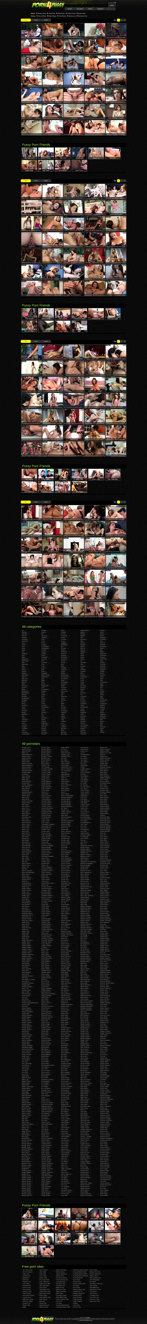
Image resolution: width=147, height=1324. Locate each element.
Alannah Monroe (27, 792)
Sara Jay (103, 833)
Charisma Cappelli (47, 845)
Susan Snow (104, 994)
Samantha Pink (105, 819)
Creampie (44, 657)
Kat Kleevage (65, 967)
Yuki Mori (103, 1181)
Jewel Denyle (65, 885)
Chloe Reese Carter (47, 883)
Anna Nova (25, 981)
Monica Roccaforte (86, 1001)
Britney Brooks (26, 1181)
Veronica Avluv (104, 1133)
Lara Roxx (64, 1138)
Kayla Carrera (65, 997)
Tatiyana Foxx (104, 1022)
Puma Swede (84, 1169)
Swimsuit (103, 668)
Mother (82, 646)
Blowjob (24, 696)
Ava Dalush (25, 1065)
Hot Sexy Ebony (61, 1278)
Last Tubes (26, 1283)
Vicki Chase (104, 1144)
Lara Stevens (65, 1140)
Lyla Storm (83, 842)
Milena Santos (84, 969)
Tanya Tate (103, 1013)
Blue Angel (25, 1129)
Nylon (82, 657)
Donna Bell (44, 1031)
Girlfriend (64, 652)
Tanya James (104, 1010)
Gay (62, 646)
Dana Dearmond (46, 958)
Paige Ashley (84, 1126)
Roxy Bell (103, 794)
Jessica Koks (65, 867)
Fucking (63, 639)
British (24, 709)
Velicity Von (103, 1129)
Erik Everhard (45, 1074)
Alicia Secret (26, 847)
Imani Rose (64, 751)
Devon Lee (44, 1010)
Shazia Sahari (104, 892)
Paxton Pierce (84, 1138)
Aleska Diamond (27, 801)
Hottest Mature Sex (79, 1289)
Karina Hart (64, 949)
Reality (82, 711)
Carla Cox (44, 792)
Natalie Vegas (84, 1036)
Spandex (103, 645)
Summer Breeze (105, 981)
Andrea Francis (26, 919)
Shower (102, 630)
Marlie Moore (84, 888)
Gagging (63, 643)
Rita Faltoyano (104, 776)
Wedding (103, 718)
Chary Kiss (44, 858)
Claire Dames (45, 913)
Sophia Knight (104, 938)
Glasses (63, 655)
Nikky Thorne (84, 1099)
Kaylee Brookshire (67, 1004)
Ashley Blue (25, 1013)
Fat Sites (59, 1303)
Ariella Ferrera (26, 1001)
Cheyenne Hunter (46, 869)
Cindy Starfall (45, 912)
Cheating (24, 732)
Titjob (101, 686)
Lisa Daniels (84, 776)
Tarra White (103, 1017)
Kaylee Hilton (65, 1006)
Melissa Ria (84, 922)
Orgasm (83, 666)
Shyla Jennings (105, 901)
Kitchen (63, 707)
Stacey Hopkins (105, 958)
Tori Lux (102, 1081)
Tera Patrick (104, 1044)
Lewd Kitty (76, 1305)
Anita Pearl (25, 974)
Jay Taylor (64, 808)
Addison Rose (26, 758)
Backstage (25, 661)
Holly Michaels (46, 1186)
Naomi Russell (85, 1024)
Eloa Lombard (45, 1053)
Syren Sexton (104, 1001)
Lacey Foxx (64, 1117)
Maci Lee (83, 844)
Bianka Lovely (26, 1115)
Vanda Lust (103, 1108)
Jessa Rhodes (65, 853)
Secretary (83, 727)
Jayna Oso (64, 819)
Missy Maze (84, 986)
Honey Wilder (45, 1194)
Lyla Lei (82, 840)
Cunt (42, 664)
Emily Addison (45, 1054)
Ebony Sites (60, 1276)
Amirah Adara (26, 903)
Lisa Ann (83, 774)
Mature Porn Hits (95, 1272)
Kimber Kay (64, 1061)
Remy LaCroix (104, 760)
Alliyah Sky (25, 867)
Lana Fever (64, 1131)
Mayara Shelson (85, 906)
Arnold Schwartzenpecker (30, 1003)
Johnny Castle (65, 897)
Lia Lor (82, 753)
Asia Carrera (26, 1038)
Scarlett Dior (104, 865)
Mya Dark (83, 1011)
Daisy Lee (44, 951)
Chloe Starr (45, 885)
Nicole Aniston (85, 1063)
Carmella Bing (45, 801)
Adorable (24, 634)
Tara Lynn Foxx (105, 1015)
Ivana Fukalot (65, 763)
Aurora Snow (26, 1053)
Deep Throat (45, 675)
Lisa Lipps (83, 778)
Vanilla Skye (104, 1127)
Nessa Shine (84, 1051)
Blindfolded (25, 693)
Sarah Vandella (105, 851)
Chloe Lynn (44, 881)
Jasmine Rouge (66, 803)
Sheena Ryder (104, 894)
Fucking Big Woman (62, 1305)
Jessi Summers (66, 858)
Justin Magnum (66, 924)
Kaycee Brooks (66, 994)
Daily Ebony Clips (45, 1297)
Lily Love (83, 763)
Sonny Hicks (104, 933)
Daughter (44, 673)
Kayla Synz (64, 1001)
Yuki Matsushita (105, 1179)
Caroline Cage (45, 810)
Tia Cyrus (103, 1053)
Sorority (102, 643)
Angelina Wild (26, 956)
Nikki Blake (84, 1088)
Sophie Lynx (104, 947)
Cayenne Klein (46, 838)
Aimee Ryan (26, 783)
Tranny (102, 691)
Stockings (103, 655)
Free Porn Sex (94, 1297)
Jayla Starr (64, 815)
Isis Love (64, 758)
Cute (42, 666)
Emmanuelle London (47, 1065)
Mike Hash (83, 965)
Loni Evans (84, 806)
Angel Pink (25, 935)
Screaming (83, 725)
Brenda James (26, 1154)
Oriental (82, 670)
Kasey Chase (65, 961)
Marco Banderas (85, 872)
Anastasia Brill (26, 912)
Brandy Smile (26, 1145)
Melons (82, 634)
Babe (23, 657)
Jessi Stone (64, 856)
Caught (24, 727)
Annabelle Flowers (27, 983)
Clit (42, 634)
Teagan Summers (105, 1033)
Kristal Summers (66, 1083)
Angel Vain (25, 938)
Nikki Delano (84, 1092)
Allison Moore (26, 863)
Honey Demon (45, 1192)
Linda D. (83, 767)
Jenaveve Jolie (65, 826)
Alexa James (26, 810)
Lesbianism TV (77, 1291)
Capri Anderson (46, 787)
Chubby (43, 630)
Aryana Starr (26, 1004)
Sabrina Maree (104, 808)
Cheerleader (26, 734)
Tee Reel (103, 1038)
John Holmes (65, 892)
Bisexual (24, 686)
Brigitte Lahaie (26, 1177)
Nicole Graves (85, 1065)
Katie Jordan (65, 976)
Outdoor (83, 671)
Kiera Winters (65, 1053)
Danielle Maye (45, 972)
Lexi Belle (64, 1177)
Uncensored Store (28, 1295)
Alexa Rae (25, 815)
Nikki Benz (83, 1086)
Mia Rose (83, 945)
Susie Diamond (105, 995)
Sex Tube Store (27, 1270)
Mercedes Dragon (86, 929)
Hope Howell (65, 747)
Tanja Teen (103, 1006)
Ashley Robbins (27, 1026)
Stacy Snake (104, 967)
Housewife (64, 678)
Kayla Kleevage (66, 999)
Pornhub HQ (27, 1285)
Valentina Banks (105, 1095)
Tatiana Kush (104, 1020)
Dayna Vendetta (46, 988)
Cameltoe (25, 719)
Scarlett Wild (104, 867)
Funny (63, 641)
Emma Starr (45, 1063)
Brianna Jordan (26, 1165)
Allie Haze (25, 856)
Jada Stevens (65, 774)
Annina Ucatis (26, 990)
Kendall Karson (66, 1028)
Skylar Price (104, 926)
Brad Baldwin (26, 1135)
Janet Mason (65, 794)
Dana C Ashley (46, 956)
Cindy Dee (44, 904)
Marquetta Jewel (85, 890)
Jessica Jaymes (66, 865)
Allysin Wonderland (28, 872)
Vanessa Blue (104, 1110)
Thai (101, 680)
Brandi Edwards (27, 1140)
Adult (24, 1307)
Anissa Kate (25, 961)
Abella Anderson (27, 754)
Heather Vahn (45, 1170)
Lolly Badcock (84, 801)
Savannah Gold (105, 862)
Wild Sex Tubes (28, 1301)
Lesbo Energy (77, 1297)
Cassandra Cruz (46, 826)
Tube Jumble (27, 1293)
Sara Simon (103, 837)
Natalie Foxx (84, 1031)
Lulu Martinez (84, 829)
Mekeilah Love (85, 912)
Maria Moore (84, 876)
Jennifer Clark (65, 837)
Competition (45, 646)
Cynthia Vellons (46, 945)
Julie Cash (64, 922)
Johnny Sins (65, 901)
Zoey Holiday (104, 1190)
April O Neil (25, 992)
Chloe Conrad (45, 872)
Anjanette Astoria (27, 976)
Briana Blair (25, 1160)
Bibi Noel (24, 1119)
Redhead (83, 712)
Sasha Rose (104, 856)
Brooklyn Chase (46, 756)
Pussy (82, 709)
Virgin (102, 711)
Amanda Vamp (26, 885)
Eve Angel (44, 1086)
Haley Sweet (45, 1149)
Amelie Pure (26, 897)
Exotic (43, 703)
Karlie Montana (62, 16)
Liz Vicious (83, 785)
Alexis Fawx (26, 826)
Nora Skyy (83, 1113)
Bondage (24, 700)
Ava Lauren (25, 1069)
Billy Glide (25, 1120)
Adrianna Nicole (27, 770)
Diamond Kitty (45, 1019)
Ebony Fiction (43, 1307)
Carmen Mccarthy (47, 808)
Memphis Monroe (85, 928)
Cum (42, 661)
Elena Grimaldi (46, 1044)
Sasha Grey (104, 854)
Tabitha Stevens (105, 1003)
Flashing (44, 732)
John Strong (65, 895)
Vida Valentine (104, 1160)
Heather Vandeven (47, 1172)
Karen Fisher (65, 944)
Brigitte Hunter (26, 1176)
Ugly (101, 696)
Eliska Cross (45, 1045)
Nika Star (83, 1078)
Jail (62, 694)
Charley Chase (46, 853)
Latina (63, 716)
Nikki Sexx (83, 1097)
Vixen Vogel (104, 1169)
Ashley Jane (26, 1024)
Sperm (102, 648)
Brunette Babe (61, 13)
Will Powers (104, 1174)
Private (82, 700)
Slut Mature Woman (96, 1283)
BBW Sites (59, 1293)
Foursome (64, 636)
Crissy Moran (45, 944)
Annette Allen (26, 985)
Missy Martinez (85, 985)
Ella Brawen (45, 1047)
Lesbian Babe (51, 13)
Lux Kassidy (84, 837)
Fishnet (43, 727)
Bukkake (24, 714)
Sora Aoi (102, 953)
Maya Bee (83, 903)
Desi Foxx (44, 1004)
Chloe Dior (44, 876)
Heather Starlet (46, 1167)
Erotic (43, 698)
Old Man (83, 662)
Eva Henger (45, 1083)
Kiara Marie (64, 1045)
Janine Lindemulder (67, 795)
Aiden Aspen (26, 778)
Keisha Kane (65, 1010)
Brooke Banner (46, 751)
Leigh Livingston (66, 1169)
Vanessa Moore (105, 1117)
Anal (23, 643)
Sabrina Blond (104, 806)
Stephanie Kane (105, 972)
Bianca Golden (26, 1111)
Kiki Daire (64, 1054)
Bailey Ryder (26, 1083)
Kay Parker (64, 992)
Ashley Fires (26, 1019)
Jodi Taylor (64, 890)
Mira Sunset (84, 978)
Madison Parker (85, 854)
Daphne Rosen (46, 978)
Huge (62, 680)
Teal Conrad (104, 1035)
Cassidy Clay (45, 829)
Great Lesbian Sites (79, 1283)
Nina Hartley (84, 1101)
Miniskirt (83, 639)
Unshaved (103, 703)
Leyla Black (84, 749)
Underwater (103, 700)
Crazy (43, 655)
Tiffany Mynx (104, 1061)
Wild (101, 725)
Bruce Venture (45, 760)
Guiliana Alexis (46, 1144)
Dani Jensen (45, 967)
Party (82, 678)
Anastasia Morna (27, 913)
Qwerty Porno (27, 1291)
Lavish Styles (65, 1152)
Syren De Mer (104, 999)
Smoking (103, 639)
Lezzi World (93, 1270)
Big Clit (24, 677)
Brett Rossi (25, 1156)
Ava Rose (25, 1070)
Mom (82, 641)
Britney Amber (26, 1179)
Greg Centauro (46, 1142)
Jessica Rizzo (65, 872)
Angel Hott (25, 929)
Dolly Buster (45, 1026)
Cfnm (23, 730)
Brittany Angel (26, 1188)
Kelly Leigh (64, 1017)
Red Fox (102, 754)
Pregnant (83, 696)
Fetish (43, 719)
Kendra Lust (65, 1029)
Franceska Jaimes (47, 1103)
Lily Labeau (84, 762)
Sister (102, 632)
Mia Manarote (84, 944)
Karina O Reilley (66, 951)
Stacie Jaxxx (104, 963)
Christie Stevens (46, 888)
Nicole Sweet (84, 1074)
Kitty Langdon (65, 1072)
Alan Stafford (26, 787)
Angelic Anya (26, 942)
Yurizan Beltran (105, 1183)
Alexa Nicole (26, 813)
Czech (43, 668)
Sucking (102, 664)
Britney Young (26, 1186)
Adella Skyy (25, 760)
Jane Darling (65, 790)
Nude (82, 653)
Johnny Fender (65, 899)
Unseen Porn (27, 1297)
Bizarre (24, 687)
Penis (82, 680)
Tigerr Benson (104, 1070)
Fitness (43, 730)
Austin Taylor (26, 1058)
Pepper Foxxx (84, 1144)
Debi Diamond (45, 992)
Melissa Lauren (85, 919)
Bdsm (23, 668)
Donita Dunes (45, 1029)
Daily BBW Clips (61, 1297)
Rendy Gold (104, 763)
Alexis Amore (26, 820)
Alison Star (25, 854)
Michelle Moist (85, 956)
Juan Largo (64, 912)
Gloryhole (64, 657)
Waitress (103, 714)
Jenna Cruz (64, 828)
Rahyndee (83, 1179)
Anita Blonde (26, 965)
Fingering (44, 723)
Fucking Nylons (78, 1278)
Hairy (62, 666)
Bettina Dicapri (26, 1104)
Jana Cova (64, 787)
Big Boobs (25, 675)
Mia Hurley (83, 936)
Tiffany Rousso (105, 1065)
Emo (42, 696)
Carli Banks (45, 794)
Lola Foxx (83, 797)
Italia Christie (65, 762)
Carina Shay (45, 790)
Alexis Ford (25, 828)
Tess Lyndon (104, 1049)
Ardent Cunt (26, 1276)
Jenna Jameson (66, 831)
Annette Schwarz (27, 986)
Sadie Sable (104, 812)
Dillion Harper (45, 1024)
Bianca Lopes (26, 1113)
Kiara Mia (64, 1047)
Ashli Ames (25, 1031)
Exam (43, 702)
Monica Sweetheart (86, 1004)
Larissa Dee (65, 1144)
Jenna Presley (65, 833)
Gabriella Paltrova (47, 1108)
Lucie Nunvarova (85, 819)
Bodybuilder (25, 698)
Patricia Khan (84, 1135)
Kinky (62, 703)
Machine (63, 728)
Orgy (82, 668)
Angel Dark (25, 926)
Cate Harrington (46, 835)
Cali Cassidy (45, 767)
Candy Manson (46, 781)
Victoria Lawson (105, 1149)
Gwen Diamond (46, 1145)
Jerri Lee (64, 849)
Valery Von (103, 1104)
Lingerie (63, 725)
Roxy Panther (104, 797)
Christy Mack (45, 899)
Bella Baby (25, 1092)
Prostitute (83, 703)
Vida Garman (104, 1158)
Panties (82, 675)
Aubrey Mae (25, 1042)
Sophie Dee (103, 944)
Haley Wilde (45, 1151)
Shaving (83, 732)
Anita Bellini (25, 963)
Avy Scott (25, 1074)
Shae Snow (103, 881)
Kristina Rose (65, 1085)
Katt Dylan (64, 988)
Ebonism (42, 1301)
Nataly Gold (84, 1040)
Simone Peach (104, 912)
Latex (62, 714)
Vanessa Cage (104, 1111)
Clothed (43, 637)
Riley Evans (104, 769)
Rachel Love (84, 1170)
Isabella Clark (65, 754)
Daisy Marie (45, 954)
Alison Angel (26, 853)
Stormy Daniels (105, 978)
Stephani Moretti (105, 970)
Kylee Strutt (64, 1103)
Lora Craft (83, 810)
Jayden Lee (64, 813)
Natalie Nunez (84, 1035)
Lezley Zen (83, 751)
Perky (82, 682)
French (63, 637)
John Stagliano (65, 894)
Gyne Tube (42, 1276)
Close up (44, 636)
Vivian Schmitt (104, 1167)
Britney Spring (26, 1185)
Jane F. (63, 792)
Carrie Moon (45, 819)
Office (82, 659)
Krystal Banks (65, 1092)
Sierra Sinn (103, 906)
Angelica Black (26, 947)
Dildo (43, 680)
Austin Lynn (25, 1056)
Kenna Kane (65, 1033)
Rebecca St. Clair (105, 753)
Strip (101, 661)
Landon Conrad (66, 1135)
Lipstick (63, 727)
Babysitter (25, 659)
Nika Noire (83, 1076)
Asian (23, 650)
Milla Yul (83, 972)
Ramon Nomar (85, 1185)
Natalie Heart (84, 1033)
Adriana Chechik (27, 763)
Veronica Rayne (105, 1135)
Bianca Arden (26, 1110)
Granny (63, 661)
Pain (81, 673)
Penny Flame (84, 1140)
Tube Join (26, 1274)
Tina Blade (103, 1074)
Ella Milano (44, 1049)
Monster (83, 645)
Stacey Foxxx (104, 956)
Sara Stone (103, 838)
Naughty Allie (84, 1044)
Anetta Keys (26, 922)
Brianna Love (26, 1167)
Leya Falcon (84, 747)
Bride (23, 707)
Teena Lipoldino (105, 1040)
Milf (81, 637)
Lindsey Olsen (85, 769)
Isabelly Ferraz (65, 756)
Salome (102, 815)
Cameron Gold (46, 772)
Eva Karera (44, 1085)
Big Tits (24, 682)
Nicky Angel (84, 1058)
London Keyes (84, 804)
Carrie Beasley (46, 817)
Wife (101, 723)
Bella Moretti (26, 1097)
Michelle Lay (84, 954)
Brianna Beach (26, 1161)
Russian (83, 721)
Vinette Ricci (104, 1161)
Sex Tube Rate (44, 1285)
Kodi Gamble (65, 1078)
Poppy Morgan (85, 1161)
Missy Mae (83, 983)
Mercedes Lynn (85, 931)
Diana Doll (44, 1020)
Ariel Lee (24, 997)
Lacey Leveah (65, 1119)
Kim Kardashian (66, 1060)
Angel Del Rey (26, 928)
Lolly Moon (83, 803)
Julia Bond (64, 917)
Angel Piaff (25, 933)
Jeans (63, 698)
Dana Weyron (45, 961)
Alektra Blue (26, 795)
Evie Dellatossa (46, 1092)
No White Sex (60, 1285)
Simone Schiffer (105, 915)
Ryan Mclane (104, 804)
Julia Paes (64, 919)
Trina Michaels (104, 1085)
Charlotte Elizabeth (47, 856)
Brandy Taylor (26, 1147)
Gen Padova (45, 1113)
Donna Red (44, 1035)
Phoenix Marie (85, 1156)
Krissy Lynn (64, 1081)
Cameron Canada (46, 769)
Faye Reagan (45, 1095)
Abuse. (91, 1320)
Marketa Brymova (86, 887)
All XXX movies (28, 1272)
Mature (82, 632)
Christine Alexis (46, 894)
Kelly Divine (64, 1013)
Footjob (63, 632)
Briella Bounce (26, 1170)
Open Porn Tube (95, 1301)
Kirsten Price (65, 1067)
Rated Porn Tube (44, 1283)
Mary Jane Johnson (86, 895)
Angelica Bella (26, 945)
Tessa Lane (103, 1051)
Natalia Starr (84, 1029)
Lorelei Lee (83, 813)
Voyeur (102, 712)
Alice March (25, 842)
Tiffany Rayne (104, 1063)
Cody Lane (44, 933)
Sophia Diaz (104, 936)
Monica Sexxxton (85, 1003)
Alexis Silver (26, 833)
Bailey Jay (25, 1079)
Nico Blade (83, 1060)
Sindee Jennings (105, 920)
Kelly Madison (65, 1019)
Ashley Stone (26, 1028)
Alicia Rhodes (26, 845)
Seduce (82, 728)
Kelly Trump (64, 1022)
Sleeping (102, 637)
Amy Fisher (25, 906)
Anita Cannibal (26, 969)
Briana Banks (26, 1158)
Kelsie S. (64, 1026)
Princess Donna (85, 1163)
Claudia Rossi (45, 928)
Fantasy (43, 712)
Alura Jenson (26, 874)
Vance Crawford (105, 1106)
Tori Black (103, 1079)
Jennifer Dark (65, 838)
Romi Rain (103, 785)
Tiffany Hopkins (105, 1060)
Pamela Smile (84, 1131)
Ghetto (63, 650)
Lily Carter (83, 760)
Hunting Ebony (61, 1282)
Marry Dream (84, 892)
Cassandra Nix (46, 828)
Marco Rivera (84, 874)
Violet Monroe (104, 1163)
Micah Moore (84, 949)
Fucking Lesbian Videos (80, 1270)
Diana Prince (45, 1022)
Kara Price (64, 942)
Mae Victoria (84, 860)
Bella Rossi (25, 1099)
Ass (23, 652)
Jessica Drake (65, 863)
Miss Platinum (84, 981)
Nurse (82, 655)
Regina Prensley (105, 758)
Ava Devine (25, 1067)
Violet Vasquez (104, 1165)
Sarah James (104, 842)
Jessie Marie (65, 874)
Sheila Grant (104, 897)
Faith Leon (44, 1094)
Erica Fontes (45, 1070)
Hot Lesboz (76, 1287)
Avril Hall (25, 1072)
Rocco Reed (104, 779)
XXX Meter (93, 1291)
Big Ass (24, 673)
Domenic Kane (46, 1028)
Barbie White (26, 1088)
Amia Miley (25, 899)
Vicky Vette (103, 1145)
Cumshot (44, 662)
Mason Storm (84, 899)
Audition (24, 653)
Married (63, 732)
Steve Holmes (104, 974)
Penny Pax (83, 1142)
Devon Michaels (46, 1011)
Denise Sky (45, 1001)
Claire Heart (45, 915)
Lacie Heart (64, 1120)
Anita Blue (25, 967)
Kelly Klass (64, 1015)
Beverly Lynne (26, 1108)
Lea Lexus (64, 1160)
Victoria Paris (104, 1151)
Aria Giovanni (26, 994)
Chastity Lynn (45, 862)
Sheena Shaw (104, 895)
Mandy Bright (84, 867)
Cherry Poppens (46, 867)
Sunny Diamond (105, 988)
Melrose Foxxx (85, 926)
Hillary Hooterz (46, 1177)
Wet (101, 719)
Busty (23, 718)
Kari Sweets (65, 947)
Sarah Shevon (104, 847)
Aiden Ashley (26, 776)
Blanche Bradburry (28, 1124)
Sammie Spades (105, 828)
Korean (63, 709)
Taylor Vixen (104, 1028)
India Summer (65, 753)
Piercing (83, 686)
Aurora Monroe (26, 1051)
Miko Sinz (83, 967)
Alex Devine (25, 806)
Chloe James (45, 879)
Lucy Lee (83, 826)
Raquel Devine (85, 1188)
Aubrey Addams (27, 1040)
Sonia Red (103, 931)
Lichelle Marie (84, 754)
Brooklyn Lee (45, 758)
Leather (63, 718)
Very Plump (93, 1285)
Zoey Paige (103, 1194)
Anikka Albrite (26, 960)
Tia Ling (102, 1056)
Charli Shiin (45, 854)
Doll (42, 687)
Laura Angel (64, 1145)
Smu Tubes (43, 1287)
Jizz (62, 702)
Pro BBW (93, 1282)
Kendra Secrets (66, 1031)
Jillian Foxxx (65, 888)
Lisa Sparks (84, 779)
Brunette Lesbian (42, 13)
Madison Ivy (84, 853)
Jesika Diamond (66, 851)
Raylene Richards (86, 1195)
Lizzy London (84, 792)
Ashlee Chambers (27, 1011)
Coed (43, 643)
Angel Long (25, 931)
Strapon (102, 657)
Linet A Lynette (85, 772)
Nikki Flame (84, 1094)
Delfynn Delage (46, 995)
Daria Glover (45, 981)
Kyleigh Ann (64, 1104)
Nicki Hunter (84, 1054)
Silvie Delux (104, 910)
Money (82, 643)
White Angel (104, 1172)
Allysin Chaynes (27, 870)
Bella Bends (25, 1094)
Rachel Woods (85, 1177)
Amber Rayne (26, 894)
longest (90, 8)
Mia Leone (83, 938)
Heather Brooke (46, 1165)
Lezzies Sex (77, 1307)
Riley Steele (104, 774)
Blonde (24, 694)
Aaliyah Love (26, 747)
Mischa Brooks (85, 979)
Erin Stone (44, 1078)
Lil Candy (83, 756)
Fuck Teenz (76, 1280)
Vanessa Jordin (105, 1115)
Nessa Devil (84, 1049)
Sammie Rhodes (42, 16)
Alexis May (25, 831)
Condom (44, 650)
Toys (101, 689)
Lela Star (64, 1170)
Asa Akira (25, 1006)
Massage (64, 734)
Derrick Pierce (46, 1003)
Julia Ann (64, 915)
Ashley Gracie (26, 1020)
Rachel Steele (84, 1176)
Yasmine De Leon (105, 1177)
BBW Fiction (60, 1287)
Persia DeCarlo (85, 1145)
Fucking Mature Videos (80, 1274)
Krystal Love (65, 1095)
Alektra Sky (25, 797)
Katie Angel (64, 972)
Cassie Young (45, 833)
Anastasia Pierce (27, 915)
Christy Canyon (46, 897)
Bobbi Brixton (26, 1131)
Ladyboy (63, 712)
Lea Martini (64, 1161)
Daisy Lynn (44, 953)
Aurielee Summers (28, 1049)
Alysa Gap (25, 876)
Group (63, 662)
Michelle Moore (85, 958)
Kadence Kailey (66, 931)
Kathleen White (66, 970)
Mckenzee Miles (85, 908)
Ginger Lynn (45, 1135)
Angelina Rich (26, 953)
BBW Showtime (61, 1291)
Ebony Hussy (60, 1272)
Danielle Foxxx (46, 970)
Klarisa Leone (65, 1074)
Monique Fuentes (85, 1008)
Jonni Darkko (65, 904)
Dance (43, 671)
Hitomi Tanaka (45, 1181)
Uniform (102, 702)
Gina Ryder (45, 1129)
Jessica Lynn (65, 869)
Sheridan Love (104, 899)
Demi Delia (44, 999)
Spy (101, 650)
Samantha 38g (104, 817)
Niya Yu (82, 1110)
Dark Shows (43, 1299)
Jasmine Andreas (66, 797)
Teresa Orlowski (105, 1045)
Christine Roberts (46, 895)
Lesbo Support (77, 1301)
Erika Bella (44, 1076)
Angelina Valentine (27, 954)
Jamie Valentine (66, 785)
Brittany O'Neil (26, 1192)
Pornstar (83, 693)
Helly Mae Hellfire (47, 1176)
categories (100, 8)
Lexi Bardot (64, 1176)
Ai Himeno (25, 774)
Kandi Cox (64, 938)
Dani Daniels (45, 965)
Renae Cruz (104, 762)
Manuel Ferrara (85, 870)
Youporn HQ (26, 1303)
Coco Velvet (45, 931)
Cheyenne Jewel (46, 870)
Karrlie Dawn (65, 960)
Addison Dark (26, 756)
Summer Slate (104, 986)
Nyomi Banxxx (85, 1117)
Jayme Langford (66, 817)
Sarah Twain (104, 849)
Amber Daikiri (26, 888)
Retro (82, 714)
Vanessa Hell (104, 1113)
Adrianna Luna (72, 16)
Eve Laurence (45, 1088)
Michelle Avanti (85, 953)
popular (70, 8)
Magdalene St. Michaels (88, 862)
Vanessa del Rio (105, 1124)
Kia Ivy (63, 1042)
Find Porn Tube (94, 1299)
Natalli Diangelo (85, 1038)
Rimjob (82, 719)
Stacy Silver (104, 965)
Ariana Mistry (26, 995)
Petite (82, 684)
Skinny (102, 634)
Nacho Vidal (84, 1019)
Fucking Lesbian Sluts (63, 1307)
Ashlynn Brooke (27, 1035)
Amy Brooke (26, 904)
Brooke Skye (45, 754)
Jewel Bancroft (65, 883)
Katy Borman (65, 990)
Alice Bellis (25, 840)
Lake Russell (65, 1127)
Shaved (82, 730)
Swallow (102, 666)
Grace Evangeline (47, 1138)
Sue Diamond (104, 979)
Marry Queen (84, 894)
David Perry (45, 986)
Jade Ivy (63, 778)
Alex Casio (25, 804)
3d (22, 630)
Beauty (24, 671)
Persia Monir (84, 1147)
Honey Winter (45, 1195)
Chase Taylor (45, 860)
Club (42, 639)
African (24, 636)
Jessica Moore (65, 870)
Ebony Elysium (44, 1305)
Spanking (103, 646)
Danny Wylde (45, 976)
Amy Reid (25, 908)
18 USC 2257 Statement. (85, 1320)
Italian (63, 693)
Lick (62, 723)
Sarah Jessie (104, 844)
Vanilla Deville (104, 1126)
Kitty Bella (64, 1069)
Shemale (83, 734)
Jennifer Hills (65, 840)
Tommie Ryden (104, 1076)
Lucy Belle (83, 820)
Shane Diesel (104, 885)
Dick (42, 678)
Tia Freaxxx (104, 1054)
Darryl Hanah (45, 985)
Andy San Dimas (27, 920)
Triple (102, 693)
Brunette (24, 711)
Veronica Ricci (104, 1136)
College (43, 645)
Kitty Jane (64, 1070)
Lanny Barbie (65, 1136)
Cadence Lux (45, 765)
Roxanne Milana (105, 792)
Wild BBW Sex (94, 1287)
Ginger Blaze (45, 1133)
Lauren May (64, 1149)
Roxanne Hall (104, 790)
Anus (23, 646)
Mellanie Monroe (85, 924)
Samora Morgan (105, 829)
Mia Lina (83, 940)
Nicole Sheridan (85, 1072)
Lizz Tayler (83, 788)
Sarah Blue (103, 840)
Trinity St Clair (104, 1090)
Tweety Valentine (105, 1092)
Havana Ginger (46, 1161)
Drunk (43, 693)
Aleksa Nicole (26, 794)
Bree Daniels (26, 1151)
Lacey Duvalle (65, 1115)
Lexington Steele (66, 1190)
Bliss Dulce (25, 1126)
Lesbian (63, 721)
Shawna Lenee (104, 888)
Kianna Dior (64, 1044)
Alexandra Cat (26, 817)
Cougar (43, 652)
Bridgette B (25, 1169)
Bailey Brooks (26, 1078)
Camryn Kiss (45, 776)
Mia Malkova (84, 942)
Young (102, 732)
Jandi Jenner (65, 788)
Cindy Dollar (45, 906)
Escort (43, 700)
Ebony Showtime (61, 1274)
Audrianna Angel (27, 1047)
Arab (23, 648)
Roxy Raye (103, 799)
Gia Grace (44, 1117)
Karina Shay (65, 953)
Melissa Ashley (85, 915)
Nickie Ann (83, 1056)
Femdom (44, 718)
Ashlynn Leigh (26, 1036)
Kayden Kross (65, 995)
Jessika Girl (65, 879)
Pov (81, 694)
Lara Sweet (64, 1142)
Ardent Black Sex (45, 1291)
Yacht (102, 728)
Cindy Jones (45, 910)
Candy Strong (45, 785)
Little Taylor (84, 781)
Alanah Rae (25, 790)
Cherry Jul (44, 865)
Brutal (24, 712)
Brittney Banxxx (27, 1195)
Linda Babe (84, 765)
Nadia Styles (84, 1020)
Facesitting (44, 707)
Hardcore (64, 670)
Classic (43, 632)
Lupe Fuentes (84, 833)
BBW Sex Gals (61, 1289)
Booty (23, 703)
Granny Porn (77, 1282)
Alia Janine (25, 837)
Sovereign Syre (105, 954)
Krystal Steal (65, 1097)
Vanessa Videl (104, 1122)
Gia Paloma (45, 1119)
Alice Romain (26, 844)
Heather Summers (47, 1169)
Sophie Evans (104, 945)
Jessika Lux (65, 881)
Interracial (64, 691)
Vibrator (102, 707)
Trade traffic (87, 1317)
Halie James (45, 1152)
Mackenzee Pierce (82, 16)
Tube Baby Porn (44, 1289)
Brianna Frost (26, 1163)
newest (36, 20)
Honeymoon (64, 677)
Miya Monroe (84, 992)
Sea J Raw (103, 870)
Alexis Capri (26, 824)
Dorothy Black (45, 1038)
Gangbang (64, 645)
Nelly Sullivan (84, 1047)
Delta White (45, 997)
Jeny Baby (64, 847)
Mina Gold (83, 974)
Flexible (43, 734)
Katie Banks (65, 974)
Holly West (44, 1190)
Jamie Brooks (65, 781)
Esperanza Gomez (47, 1079)
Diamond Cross (46, 1013)
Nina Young (84, 1108)
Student (102, 662)
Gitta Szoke (45, 1136)
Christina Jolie (45, 890)
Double (43, 691)
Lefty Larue (64, 1167)
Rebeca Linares (105, 749)
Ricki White (103, 765)
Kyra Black (64, 1111)
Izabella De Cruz (66, 767)
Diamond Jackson (47, 1017)
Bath (23, 662)
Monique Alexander (86, 1006)
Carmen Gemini (46, 803)
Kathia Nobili (65, 969)
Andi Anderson (26, 917)
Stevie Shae (104, 976)
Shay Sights (104, 890)
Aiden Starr (25, 779)
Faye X (43, 1097)
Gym (62, 664)
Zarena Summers (105, 1185)
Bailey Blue (25, 1076)
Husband (64, 684)
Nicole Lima (84, 1067)
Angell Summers (27, 958)
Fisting (43, 728)
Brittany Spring (26, 1194)
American (25, 641)
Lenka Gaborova (66, 1174)
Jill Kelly (63, 887)
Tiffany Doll (103, 1058)
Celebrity (24, 728)
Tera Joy (102, 1042)
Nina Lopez (84, 1104)
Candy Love (45, 779)
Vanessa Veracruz (106, 1120)
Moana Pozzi (84, 994)
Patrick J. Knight (85, 1136)
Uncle (102, 698)
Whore (102, 721)
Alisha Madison (26, 851)
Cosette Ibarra (45, 936)
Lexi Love (64, 1185)
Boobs (24, 702)
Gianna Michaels (46, 1124)
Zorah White (104, 1195)
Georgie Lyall (45, 1115)
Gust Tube (42, 1274)
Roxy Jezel (103, 795)
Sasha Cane (104, 853)
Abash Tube (26, 1305)
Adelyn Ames (26, 762)
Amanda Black (26, 883)
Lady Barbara (65, 1122)
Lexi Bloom (64, 1179)
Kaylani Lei (64, 1003)
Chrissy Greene (46, 887)
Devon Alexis (45, 1008)
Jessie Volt (64, 878)
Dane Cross (45, 963)
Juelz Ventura (65, 913)
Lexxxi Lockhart (66, 1192)
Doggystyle (44, 686)
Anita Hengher (26, 972)
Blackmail (25, 691)
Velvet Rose (104, 1131)
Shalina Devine (105, 883)
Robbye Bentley (105, 778)
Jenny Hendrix (65, 844)
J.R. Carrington (66, 770)
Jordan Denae (65, 908)
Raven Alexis (84, 1190)
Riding (82, 718)
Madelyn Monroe (85, 851)
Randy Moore (84, 1186)
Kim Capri (64, 1058)
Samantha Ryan (105, 820)
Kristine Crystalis (66, 1086)
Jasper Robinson (66, 806)
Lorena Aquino (84, 815)
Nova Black (84, 1115)
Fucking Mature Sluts (80, 1272)
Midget (82, 636)
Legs (62, 719)
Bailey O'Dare (26, 1081)
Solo (101, 641)
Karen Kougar (65, 945)
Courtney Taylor (46, 942)
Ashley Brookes (27, 1015)
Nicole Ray (83, 1070)
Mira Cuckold (84, 976)
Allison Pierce (26, 865)
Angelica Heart (26, 949)
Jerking (63, 700)
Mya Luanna (84, 1015)
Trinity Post (103, 1088)
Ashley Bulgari (26, 1017)
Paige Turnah (84, 1127)
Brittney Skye (45, 747)
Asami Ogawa (26, 1008)
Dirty (42, 682)
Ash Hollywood (26, 1010)
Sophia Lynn (104, 942)
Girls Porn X (94, 1293)
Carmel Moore (45, 799)
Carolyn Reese (46, 815)
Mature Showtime (95, 1274)
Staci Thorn (103, 961)
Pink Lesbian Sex (95, 1278)
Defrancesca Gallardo (48, 994)
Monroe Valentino (85, 1010)
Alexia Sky (25, 819)
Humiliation (64, 682)
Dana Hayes (45, 960)
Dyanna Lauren (46, 1040)
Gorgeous (64, 659)
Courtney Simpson (47, 940)
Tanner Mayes (104, 1008)
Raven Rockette (85, 1194)
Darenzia (44, 979)
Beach (24, 670)
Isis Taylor (64, 760)
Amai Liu (24, 881)
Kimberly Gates (66, 1063)
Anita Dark (25, 970)
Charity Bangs (45, 847)
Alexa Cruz (25, 808)
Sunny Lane (104, 990)
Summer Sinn (104, 985)
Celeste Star (45, 840)
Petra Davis (84, 1154)
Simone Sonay (104, 917)
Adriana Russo (26, 767)
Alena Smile (25, 799)
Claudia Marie (45, 926)
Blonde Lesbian (82, 13)
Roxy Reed (103, 801)
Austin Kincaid (26, 1054)
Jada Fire (64, 772)
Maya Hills (83, 904)
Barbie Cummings (27, 1086)
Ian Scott (64, 749)
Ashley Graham (27, 1022)
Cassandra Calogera (47, 824)
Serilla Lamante (105, 878)
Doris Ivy (44, 1036)
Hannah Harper (46, 1156)
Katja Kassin (65, 986)
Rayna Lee (103, 747)
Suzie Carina (104, 997)
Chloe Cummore (46, 874)
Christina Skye (46, 892)
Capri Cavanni (45, 788)
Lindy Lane (83, 770)
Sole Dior (103, 929)
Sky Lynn (103, 924)
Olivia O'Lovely (85, 1122)
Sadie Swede (104, 813)
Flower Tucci (45, 1099)
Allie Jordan (25, 860)
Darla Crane (45, 983)
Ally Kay (24, 869)
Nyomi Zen (83, 1119)
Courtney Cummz (46, 938)
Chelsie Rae (45, 863)
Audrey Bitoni (26, 1044)
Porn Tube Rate (44, 1280)
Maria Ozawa (84, 878)
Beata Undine (26, 1090)
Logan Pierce (84, 794)
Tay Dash (103, 1024)
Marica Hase (84, 881)
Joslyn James (65, 910)
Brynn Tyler (45, 762)
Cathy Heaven (45, 837)
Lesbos (75, 1303)
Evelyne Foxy (45, 1090)
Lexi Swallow (65, 1186)
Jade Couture (65, 776)
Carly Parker (45, 797)
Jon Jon (63, 903)
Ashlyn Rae (25, 1033)
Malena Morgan (52, 16)
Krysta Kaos (65, 1090)
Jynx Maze (64, 926)
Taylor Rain (103, 1026)
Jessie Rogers (65, 876)
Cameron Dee (45, 770)
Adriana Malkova (27, 765)
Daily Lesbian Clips (62, 1299)
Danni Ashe (45, 974)
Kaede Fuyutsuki (66, 933)
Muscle (82, 648)
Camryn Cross (46, 774)
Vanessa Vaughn (105, 1119)
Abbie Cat (25, 753)
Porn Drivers (27, 1289)
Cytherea (44, 947)
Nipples (82, 652)
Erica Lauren (45, 1072)
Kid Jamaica (65, 1049)
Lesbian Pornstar (71, 13)
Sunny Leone (104, 992)
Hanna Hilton (45, 1154)
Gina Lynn (44, 1127)
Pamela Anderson (86, 1129)
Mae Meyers (84, 858)
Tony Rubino (104, 1078)
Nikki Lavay (84, 1095)
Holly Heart (44, 1185)
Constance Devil (46, 935)
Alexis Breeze (26, 822)
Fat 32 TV (59, 1301)
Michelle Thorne (85, 960)
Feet (42, 716)
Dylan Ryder (45, 1042)
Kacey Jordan (65, 928)
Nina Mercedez (85, 1106)
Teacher (102, 675)
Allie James (25, 858)
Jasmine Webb (65, 804)
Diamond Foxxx (46, 1015)
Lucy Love (83, 828)
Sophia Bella (104, 935)
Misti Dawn (84, 990)
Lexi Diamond (65, 1183)
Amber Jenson (26, 890)
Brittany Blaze (26, 1190)
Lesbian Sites (77, 1295)
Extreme (44, 705)
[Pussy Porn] (48, 10)
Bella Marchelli (26, 1095)
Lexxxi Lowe (65, 1194)
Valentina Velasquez (106, 1099)
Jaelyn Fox (64, 779)
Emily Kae (44, 1058)
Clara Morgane (46, 919)
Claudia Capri (45, 922)
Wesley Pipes (104, 1170)
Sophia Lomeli (104, 940)
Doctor (43, 684)
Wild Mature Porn (95, 1289)
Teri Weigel (103, 1047)
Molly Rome (84, 997)
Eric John (44, 1069)
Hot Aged (76, 1285)
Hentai (63, 671)
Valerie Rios (104, 1103)
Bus (23, 716)
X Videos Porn (94, 1295)
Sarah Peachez (105, 845)
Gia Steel (44, 1120)
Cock (43, 641)
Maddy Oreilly (84, 847)
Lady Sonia (64, 1124)
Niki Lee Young (85, 1079)
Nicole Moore (84, 1069)
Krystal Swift (65, 1099)
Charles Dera (45, 851)
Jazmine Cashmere (67, 820)
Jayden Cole (65, 810)
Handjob (63, 668)
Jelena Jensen (65, 824)
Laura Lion (64, 1147)
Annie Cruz (25, 988)
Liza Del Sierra (85, 787)
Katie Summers (66, 983)
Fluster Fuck (27, 1282)
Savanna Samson (105, 860)
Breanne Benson (27, 1149)
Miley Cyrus (84, 970)
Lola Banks (84, 795)
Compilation (45, 648)
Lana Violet (64, 1133)
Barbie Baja (25, 1085)
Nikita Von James (86, 1083)
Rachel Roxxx (84, 1172)
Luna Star (83, 831)
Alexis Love (25, 829)
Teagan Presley (105, 1031)
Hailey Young (45, 1147)
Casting (24, 725)
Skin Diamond (104, 922)
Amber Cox (25, 887)
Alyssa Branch (26, 878)
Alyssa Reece (26, 879)
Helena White (45, 1174)
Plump (82, 689)
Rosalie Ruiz (104, 788)
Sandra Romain (105, 831)
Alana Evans (26, 788)
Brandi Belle (25, 1138)
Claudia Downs (46, 924)
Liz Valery (83, 783)
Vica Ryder (103, 1142)
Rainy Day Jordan (86, 1183)
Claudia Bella (45, 920)
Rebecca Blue (104, 751)
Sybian (102, 671)
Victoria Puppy (104, 1152)
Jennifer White (65, 842)
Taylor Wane (104, 1029)
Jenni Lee (64, 835)
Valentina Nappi (105, 1097)
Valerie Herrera (105, 1101)
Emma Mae (45, 1061)
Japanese (64, 696)
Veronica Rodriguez (106, 1138)
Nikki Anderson (85, 1085)
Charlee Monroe (46, 849)
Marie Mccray (84, 883)
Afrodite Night (26, 772)
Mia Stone (83, 947)
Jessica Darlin (65, 862)
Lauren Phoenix (66, 1151)
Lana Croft (64, 1129)
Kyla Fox (64, 1101)
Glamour (63, 653)
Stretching (103, 659)
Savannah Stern (105, 863)
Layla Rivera (65, 1154)
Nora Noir (83, 1111)
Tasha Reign (104, 1019)
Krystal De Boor (66, 1094)
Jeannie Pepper (66, 822)
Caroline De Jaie (46, 812)
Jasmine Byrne (65, 801)
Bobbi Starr (25, 1133)
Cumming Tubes (61, 1295)
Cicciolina (44, 903)
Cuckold (44, 659)
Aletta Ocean (26, 803)
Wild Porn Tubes (28, 1299)
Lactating (64, 711)
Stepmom (103, 653)
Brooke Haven (45, 753)
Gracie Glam (45, 1140)
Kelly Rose (64, 1020)
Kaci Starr (64, 929)
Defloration (44, 677)
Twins (102, 694)
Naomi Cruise (84, 1022)
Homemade (64, 675)
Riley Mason (104, 770)
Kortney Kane (65, 1079)
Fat (42, 714)
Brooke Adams (46, 749)
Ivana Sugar (65, 765)
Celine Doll (44, 842)
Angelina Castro (27, 951)
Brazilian (24, 705)
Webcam (103, 716)
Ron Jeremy (104, 787)
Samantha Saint (105, 822)
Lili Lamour (83, 758)
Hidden (63, 673)
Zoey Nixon (103, 1192)
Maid (62, 730)
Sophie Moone (104, 949)
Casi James (45, 822)
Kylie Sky (64, 1108)
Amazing (24, 639)
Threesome (103, 682)
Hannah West (45, 1158)
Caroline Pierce (46, 813)
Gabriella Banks (46, 1106)
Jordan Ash (64, 906)
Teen (101, 678)
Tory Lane (103, 1083)
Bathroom (25, 664)
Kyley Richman (66, 1106)
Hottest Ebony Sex (62, 1280)
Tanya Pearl (104, 1011)
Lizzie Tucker (84, 790)
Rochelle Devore (105, 783)
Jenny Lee (64, 845)
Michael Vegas (85, 951)
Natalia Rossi (84, 1028)
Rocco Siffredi (104, 781)
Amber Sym (25, 895)
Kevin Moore (65, 1040)
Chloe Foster (45, 878)
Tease (102, 677)
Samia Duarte (104, 824)
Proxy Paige (84, 1167)
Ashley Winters (26, 1029)
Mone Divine (84, 999)
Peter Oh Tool (84, 1152)
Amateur (24, 637)
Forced (63, 634)
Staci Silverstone (105, 960)
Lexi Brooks (64, 1181)
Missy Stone (84, 988)
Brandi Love (25, 1142)
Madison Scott (85, 856)
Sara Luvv (103, 835)
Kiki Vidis (64, 1056)
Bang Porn (26, 1278)
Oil (81, 661)
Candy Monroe (46, 783)
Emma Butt (44, 1060)
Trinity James (104, 1086)
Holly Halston (45, 1183)
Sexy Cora (103, 879)
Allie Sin (24, 862)
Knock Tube (43, 1278)
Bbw (23, 666)
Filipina (43, 721)
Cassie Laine (45, 831)
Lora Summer (84, 812)
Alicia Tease (25, 849)
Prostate (83, 702)
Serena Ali (103, 876)
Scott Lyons (104, 869)
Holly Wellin (45, 1188)
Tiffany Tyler (104, 1069)
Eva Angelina (45, 1081)
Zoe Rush (103, 1186)
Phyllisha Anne (85, 1158)
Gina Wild (44, 1131)
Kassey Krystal (66, 965)
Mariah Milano (84, 879)
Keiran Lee (64, 1008)
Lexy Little (64, 1195)
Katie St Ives (65, 981)
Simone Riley (104, 913)
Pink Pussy (84, 1160)
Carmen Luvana (46, 806)
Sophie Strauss (105, 951)
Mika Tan (83, 963)
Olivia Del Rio (84, 1120)
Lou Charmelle (85, 817)
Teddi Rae (103, 1036)
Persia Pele (84, 1149)
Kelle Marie (64, 1011)
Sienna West (104, 904)
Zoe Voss (103, 1188)
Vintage (102, 709)
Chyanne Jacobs (46, 901)
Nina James (84, 1103)
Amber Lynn (25, 892)
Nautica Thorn (84, 1045)
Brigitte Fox (25, 1174)
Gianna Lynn (45, 1122)
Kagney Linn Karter (67, 935)
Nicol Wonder (84, 1061)
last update (80, 8)
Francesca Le (45, 1101)
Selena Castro (104, 872)
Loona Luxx (84, 808)
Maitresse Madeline (86, 863)
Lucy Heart (83, 824)
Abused (24, 632)
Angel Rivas (25, 936)
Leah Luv (64, 1165)
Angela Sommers (27, 940)
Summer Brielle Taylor (107, 983)
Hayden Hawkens (46, 1163)
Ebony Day (42, 1303)
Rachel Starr (84, 1174)
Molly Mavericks (85, 995)
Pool (81, 691)
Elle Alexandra (45, 1051)
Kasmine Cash (65, 963)
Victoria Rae (104, 1154)
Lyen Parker (84, 838)
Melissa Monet (85, 920)
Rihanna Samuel (105, 767)
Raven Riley (84, 1192)
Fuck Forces (27, 1287)
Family (43, 711)
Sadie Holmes (104, 810)
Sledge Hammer (105, 928)
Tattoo (102, 673)
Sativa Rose (104, 858)
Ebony (43, 694)
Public (82, 705)
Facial (43, 709)
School (82, 723)
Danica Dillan (45, 969)
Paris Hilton (84, 1133)
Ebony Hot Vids (61, 1270)
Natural (82, 650)
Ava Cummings (26, 1063)
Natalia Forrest (85, 1026)
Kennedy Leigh (65, 1035)
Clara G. (44, 917)
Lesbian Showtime (79, 1293)
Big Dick (24, 680)
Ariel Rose (25, 999)
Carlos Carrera (46, 795)
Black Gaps (43, 1295)
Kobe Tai (63, 1076)
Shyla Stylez (104, 903)
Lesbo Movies (77, 1299)
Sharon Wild (104, 887)
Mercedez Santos (86, 933)
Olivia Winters (84, 1124)
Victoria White (104, 1156)
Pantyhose (83, 677)
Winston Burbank (105, 1176)
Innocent (63, 687)
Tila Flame (103, 1072)
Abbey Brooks (26, 751)
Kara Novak (64, 940)
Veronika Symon (105, 1140)
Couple (43, 653)
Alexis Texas (26, 835)
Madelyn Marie (85, 849)
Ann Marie (25, 978)
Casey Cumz (45, 820)
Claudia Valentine (46, 929)
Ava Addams (26, 1060)
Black (23, 689)
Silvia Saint (103, 908)
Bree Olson (25, 1152)
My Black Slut (60, 1283)
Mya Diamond (84, 1013)
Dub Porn (26, 1280)
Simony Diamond (105, 919)
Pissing (82, 687)
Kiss (62, 705)
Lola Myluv (83, 799)
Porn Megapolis (95, 1280)
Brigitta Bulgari (26, 1172)
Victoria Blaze (104, 1147)
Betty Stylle (25, 1106)
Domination (44, 689)
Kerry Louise (65, 1036)
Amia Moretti (26, 901)
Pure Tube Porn (44, 1282)
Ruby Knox (103, 803)
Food (62, 630)
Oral (81, 664)
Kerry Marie (64, 1038)
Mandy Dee (84, 869)
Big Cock (25, 678)
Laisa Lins (64, 1126)
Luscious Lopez (85, 835)
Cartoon (24, 721)
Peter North (84, 1151)
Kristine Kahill (65, 1088)
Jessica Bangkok (66, 860)
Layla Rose (64, 1156)
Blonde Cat (25, 1127)
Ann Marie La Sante (28, 979)
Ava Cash (25, 1061)
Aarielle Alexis (26, 749)
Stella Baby (103, 969)
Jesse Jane (64, 854)
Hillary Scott (45, 1179)
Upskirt (102, 705)
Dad (42, 670)
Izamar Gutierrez (66, 769)
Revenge (83, 716)
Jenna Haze (64, 829)
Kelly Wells (64, 1024)
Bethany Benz (26, 1103)
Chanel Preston (46, 844)
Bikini (23, 684)
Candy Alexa (45, 778)
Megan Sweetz (85, 910)
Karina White (65, 954)
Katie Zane (64, 985)
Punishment (84, 707)
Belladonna (25, 1101)
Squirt (102, 652)
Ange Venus (25, 924)
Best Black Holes (44, 1293)
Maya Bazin (84, 901)
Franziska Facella (47, 1104)
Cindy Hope (45, 908)
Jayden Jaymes (66, 812)
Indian (63, 686)
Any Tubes (42, 1272)
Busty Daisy (45, 763)
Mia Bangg (83, 935)
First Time (44, 725)
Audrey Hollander (27, 1045)
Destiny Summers (47, 1006)
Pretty (82, 698)
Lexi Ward (64, 1188)
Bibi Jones (25, 1117)
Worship (102, 727)
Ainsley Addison (27, 785)
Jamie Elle (64, 783)
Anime (24, 645)
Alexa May (25, 812)
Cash (23, 723)
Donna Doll (44, 1033)
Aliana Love (25, 838)
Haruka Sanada (46, 1160)
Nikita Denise (84, 1081)
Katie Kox (64, 978)
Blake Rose (25, 1122)
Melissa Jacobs (85, 917)
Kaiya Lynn (64, 936)
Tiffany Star (103, 1067)
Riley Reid (103, 772)
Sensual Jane (104, 874)
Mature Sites (94, 1276)
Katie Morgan (65, 979)
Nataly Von (83, 1042)
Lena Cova (64, 1172)
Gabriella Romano (47, 1110)
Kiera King (64, 1051)
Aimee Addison (26, 781)
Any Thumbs (43, 1270)
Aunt (23, 655)
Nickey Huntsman (86, 1053)
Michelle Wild (84, 961)
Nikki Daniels (84, 1090)
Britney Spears (26, 1183)
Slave (102, 636)
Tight (101, 684)
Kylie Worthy (65, 1110)
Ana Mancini (26, 910)
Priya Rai (83, 1165)
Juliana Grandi (65, 920)
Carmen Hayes (46, 804)
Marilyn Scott (84, 885)
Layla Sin (64, 1158)
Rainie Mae (84, 1181)
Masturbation (84, 630)
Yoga (101, 730)
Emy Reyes (45, 1067)
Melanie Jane (84, 913)
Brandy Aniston (26, 1144)
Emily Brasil (45, 1056)
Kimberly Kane (65, 1065)
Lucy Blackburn (85, 822)
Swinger (102, 670)
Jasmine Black (65, 799)
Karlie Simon (65, 958)
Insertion (63, 689)
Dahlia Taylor (45, 949)
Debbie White (45, 990)
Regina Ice (103, 756)
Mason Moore (84, 897)
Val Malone (103, 1094)
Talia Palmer (104, 1004)
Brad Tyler (25, 1136)
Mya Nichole (84, 1017)
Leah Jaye (64, 1163)
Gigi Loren (44, 1126)
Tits (101, 687)
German (63, 648)
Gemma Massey (46, 1111)
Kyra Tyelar (64, 1113)
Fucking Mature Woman (80, 1276)
